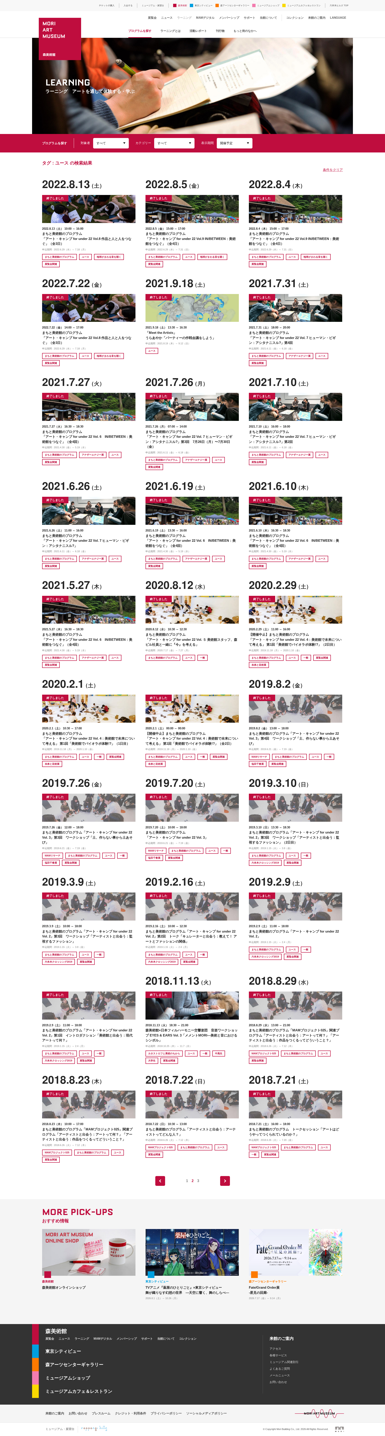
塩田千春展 (258, 764)
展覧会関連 (51, 264)
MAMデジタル (205, 17)
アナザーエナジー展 (300, 356)
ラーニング (184, 17)
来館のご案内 (317, 17)
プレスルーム (101, 1413)
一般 (202, 657)
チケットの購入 (107, 5)
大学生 (152, 1060)
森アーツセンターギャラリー (234, 5)
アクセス (275, 1348)
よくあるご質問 (280, 1368)
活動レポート (198, 30)
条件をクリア (333, 170)
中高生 (218, 1053)
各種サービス (278, 1355)
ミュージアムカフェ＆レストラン (304, 5)
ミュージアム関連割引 (284, 1362)
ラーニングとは (170, 30)
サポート (249, 17)
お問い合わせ (278, 1382)
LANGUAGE (338, 17)
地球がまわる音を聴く (109, 257)
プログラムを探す (140, 30)
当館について (268, 17)
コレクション (295, 17)
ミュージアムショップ (268, 5)
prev (160, 1181)
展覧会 (152, 17)
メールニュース (280, 1375)
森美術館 (182, 5)
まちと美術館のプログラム (59, 257)
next (225, 1181)
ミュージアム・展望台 (153, 5)
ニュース (167, 17)
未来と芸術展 (259, 664)
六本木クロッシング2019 (265, 862)
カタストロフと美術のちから (164, 1053)
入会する (128, 5)
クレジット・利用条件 (130, 1413)
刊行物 (220, 30)
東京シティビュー (204, 5)
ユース (85, 257)
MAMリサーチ (259, 756)
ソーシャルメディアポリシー (206, 1413)
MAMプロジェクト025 (264, 1053)
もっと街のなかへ (245, 30)
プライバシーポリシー (166, 1413)
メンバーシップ (229, 17)
